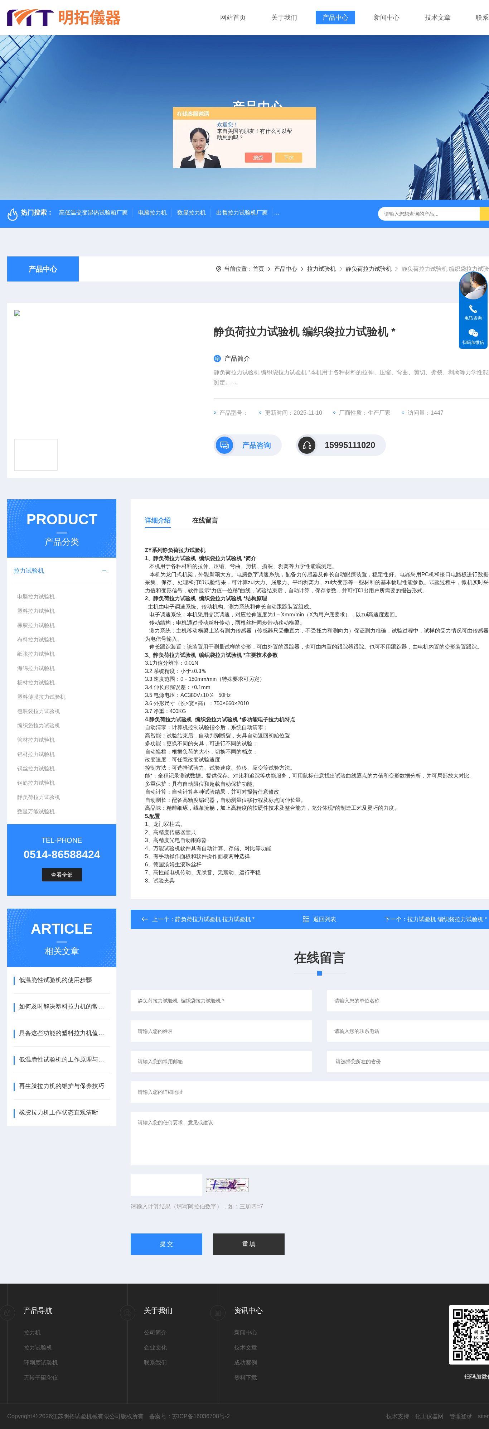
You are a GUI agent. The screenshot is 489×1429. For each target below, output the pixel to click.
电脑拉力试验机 (36, 596)
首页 (258, 269)
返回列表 (324, 919)
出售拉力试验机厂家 (242, 213)
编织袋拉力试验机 (38, 725)
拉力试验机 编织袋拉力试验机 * (447, 919)
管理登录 (460, 1416)
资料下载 (245, 1378)
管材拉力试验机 (36, 740)
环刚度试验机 (41, 1363)
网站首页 (233, 17)
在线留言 (205, 520)
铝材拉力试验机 (36, 754)
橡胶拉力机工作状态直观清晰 (58, 1112)
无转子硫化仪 (41, 1378)
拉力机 (32, 1332)
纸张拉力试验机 (36, 654)
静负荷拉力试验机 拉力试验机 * (215, 919)
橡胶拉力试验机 (36, 625)
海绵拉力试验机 (36, 668)
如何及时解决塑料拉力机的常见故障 (64, 1006)
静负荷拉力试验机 (369, 269)
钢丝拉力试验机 (36, 768)
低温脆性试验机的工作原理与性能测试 (64, 1059)
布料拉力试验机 (36, 639)
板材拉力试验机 (36, 682)
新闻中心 (387, 17)
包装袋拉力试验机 (38, 711)
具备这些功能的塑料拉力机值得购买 (64, 1033)
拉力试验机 (321, 269)
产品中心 (335, 17)
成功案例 (245, 1363)
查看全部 (62, 875)
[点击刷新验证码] (227, 1185)
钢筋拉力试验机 (36, 783)
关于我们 (284, 17)
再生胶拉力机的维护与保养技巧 (61, 1086)
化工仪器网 (429, 1416)
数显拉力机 (191, 213)
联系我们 (155, 1363)
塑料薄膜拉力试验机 (41, 697)
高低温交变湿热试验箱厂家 (93, 213)
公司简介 (155, 1332)
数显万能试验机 (36, 811)
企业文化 (155, 1347)
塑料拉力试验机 (36, 611)
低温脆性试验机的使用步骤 (55, 980)
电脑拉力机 (152, 213)
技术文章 (438, 17)
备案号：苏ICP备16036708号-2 (189, 1416)
